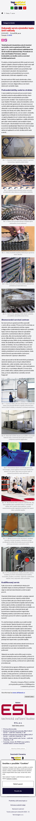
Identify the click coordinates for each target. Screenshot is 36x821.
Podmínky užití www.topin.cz (18, 801)
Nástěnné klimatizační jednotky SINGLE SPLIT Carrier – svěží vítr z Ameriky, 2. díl (18, 735)
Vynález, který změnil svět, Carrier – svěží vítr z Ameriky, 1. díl (18, 739)
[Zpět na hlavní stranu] (18, 3)
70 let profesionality (10, 729)
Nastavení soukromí (18, 809)
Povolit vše (18, 791)
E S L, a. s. (18, 723)
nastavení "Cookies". (12, 778)
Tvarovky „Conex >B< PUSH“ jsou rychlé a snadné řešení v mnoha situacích (16, 742)
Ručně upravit (18, 784)
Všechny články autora (18, 748)
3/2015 (9, 35)
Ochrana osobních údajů (18, 805)
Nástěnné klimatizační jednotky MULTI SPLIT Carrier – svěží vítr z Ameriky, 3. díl (17, 731)
